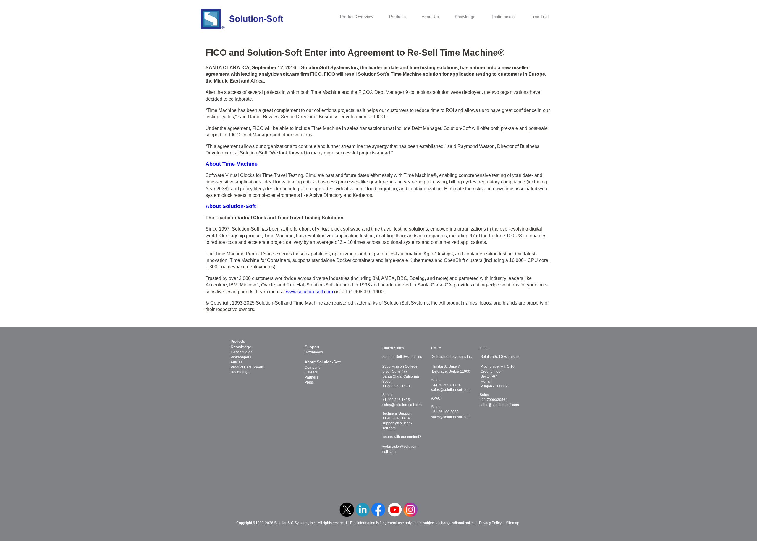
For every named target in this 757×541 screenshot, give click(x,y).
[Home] (242, 19)
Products (397, 16)
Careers (311, 372)
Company (312, 368)
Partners (311, 377)
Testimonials (503, 16)
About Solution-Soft (323, 362)
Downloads (314, 352)
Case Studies (241, 352)
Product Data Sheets (247, 367)
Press (309, 382)
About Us (430, 16)
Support (312, 346)
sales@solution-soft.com (402, 405)
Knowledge (465, 16)
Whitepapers (241, 357)
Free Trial (539, 16)
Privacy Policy (490, 523)
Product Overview (356, 16)
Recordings (240, 372)
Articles (236, 362)
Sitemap (512, 523)
